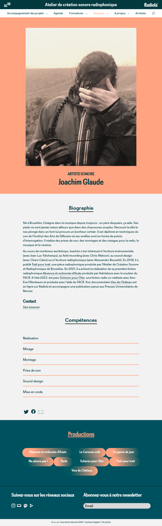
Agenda (58, 13)
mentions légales (92, 522)
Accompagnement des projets (25, 13)
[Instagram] (13, 505)
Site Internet (31, 307)
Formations (76, 13)
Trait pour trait (41, 264)
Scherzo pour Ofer (72, 278)
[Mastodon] (25, 506)
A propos (119, 13)
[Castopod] (19, 505)
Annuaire (98, 13)
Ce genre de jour (123, 452)
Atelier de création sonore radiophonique (81, 4)
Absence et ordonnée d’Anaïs (47, 452)
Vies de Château (121, 282)
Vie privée (106, 522)
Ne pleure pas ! (38, 461)
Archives (140, 13)
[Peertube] (31, 505)
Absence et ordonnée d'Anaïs (62, 273)
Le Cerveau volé (89, 452)
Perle (64, 461)
